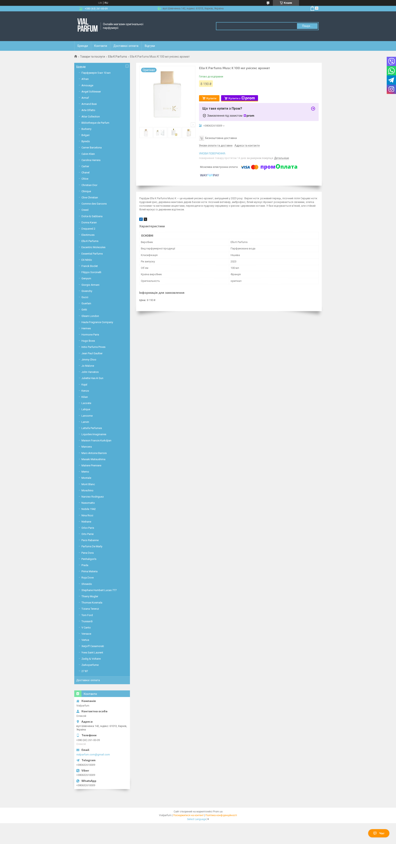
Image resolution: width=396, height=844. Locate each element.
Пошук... (307, 25)
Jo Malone (87, 365)
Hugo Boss (88, 340)
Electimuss (87, 234)
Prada (84, 565)
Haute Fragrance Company (97, 322)
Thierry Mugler (89, 596)
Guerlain (86, 303)
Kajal (84, 384)
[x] (145, 220)
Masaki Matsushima (93, 459)
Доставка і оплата (125, 45)
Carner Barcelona (91, 147)
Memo (85, 471)
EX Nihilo (86, 259)
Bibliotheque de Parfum (95, 122)
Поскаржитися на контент (188, 815)
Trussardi (87, 621)
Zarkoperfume (90, 664)
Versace (86, 633)
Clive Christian (89, 197)
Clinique (86, 191)
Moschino (87, 490)
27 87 (84, 671)
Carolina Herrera (90, 160)
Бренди (83, 45)
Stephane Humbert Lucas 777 (99, 590)
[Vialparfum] (87, 26)
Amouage (87, 85)
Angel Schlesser (91, 91)
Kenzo (85, 390)
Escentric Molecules (93, 247)
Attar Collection (90, 116)
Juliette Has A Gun (92, 378)
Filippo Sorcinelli (91, 272)
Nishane (86, 521)
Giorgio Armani (90, 284)
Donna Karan (89, 222)
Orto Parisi (87, 534)
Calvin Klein (88, 153)
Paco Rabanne (90, 540)
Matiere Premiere (91, 465)
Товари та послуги (92, 56)
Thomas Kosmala (91, 602)
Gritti (84, 309)
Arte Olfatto (88, 110)
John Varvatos (90, 371)
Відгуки (150, 45)
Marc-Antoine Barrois (94, 453)
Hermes (86, 328)
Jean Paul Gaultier (92, 353)
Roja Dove (87, 577)
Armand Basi (89, 104)
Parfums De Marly (91, 546)
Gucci (84, 297)
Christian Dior (89, 185)
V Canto (86, 627)
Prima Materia (89, 571)
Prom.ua (218, 811)
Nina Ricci (87, 515)
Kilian (84, 396)
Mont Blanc (88, 484)
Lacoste (86, 403)
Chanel (85, 172)
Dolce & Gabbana (92, 216)
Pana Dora (87, 552)
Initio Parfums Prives (93, 347)
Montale (86, 477)
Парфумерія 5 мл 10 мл (96, 72)
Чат (381, 833)
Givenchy (86, 291)
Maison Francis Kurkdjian (96, 440)
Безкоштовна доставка (221, 138)
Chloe (84, 178)
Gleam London (90, 316)
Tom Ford (87, 615)
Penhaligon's (88, 559)
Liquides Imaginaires (93, 434)
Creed (84, 209)
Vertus (85, 639)
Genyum (86, 278)
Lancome (87, 415)
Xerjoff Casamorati (92, 646)
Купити (211, 98)
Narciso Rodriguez (92, 496)
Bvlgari (85, 135)
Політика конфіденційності (221, 815)
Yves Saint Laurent (92, 652)
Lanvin (85, 421)
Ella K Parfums (117, 56)
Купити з (234, 98)
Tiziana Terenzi (90, 608)
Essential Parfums (92, 253)
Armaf (85, 97)
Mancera (86, 446)
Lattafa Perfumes (91, 428)
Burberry (86, 128)
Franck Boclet (89, 266)
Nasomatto (88, 502)
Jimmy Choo (88, 359)
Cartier (85, 166)
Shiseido (86, 584)
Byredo (85, 141)
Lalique (85, 409)
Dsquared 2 (88, 228)
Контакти (100, 45)
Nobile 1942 (88, 509)
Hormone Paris (90, 334)
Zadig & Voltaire (91, 658)
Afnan (85, 79)
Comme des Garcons (94, 203)
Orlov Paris (87, 527)
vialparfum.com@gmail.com (93, 754)
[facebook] (141, 220)
